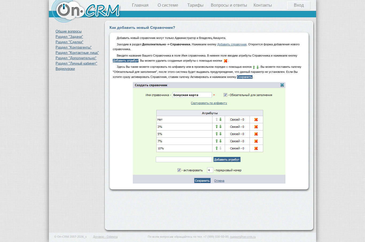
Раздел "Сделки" (69, 42)
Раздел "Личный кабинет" (76, 63)
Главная (140, 5)
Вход (299, 5)
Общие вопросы (68, 31)
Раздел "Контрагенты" (74, 47)
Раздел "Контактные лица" (77, 53)
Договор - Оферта (105, 236)
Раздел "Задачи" (69, 37)
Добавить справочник (232, 44)
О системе (168, 5)
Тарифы (195, 5)
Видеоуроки (65, 69)
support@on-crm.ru (243, 236)
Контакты (263, 5)
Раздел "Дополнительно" (76, 58)
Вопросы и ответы (229, 5)
